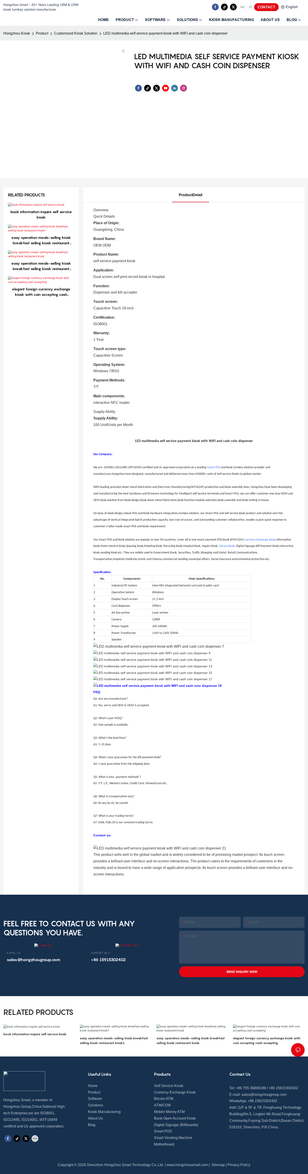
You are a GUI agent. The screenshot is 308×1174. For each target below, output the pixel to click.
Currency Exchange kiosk (259, 539)
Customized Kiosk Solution (75, 33)
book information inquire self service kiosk (41, 214)
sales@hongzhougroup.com (264, 1094)
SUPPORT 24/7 (100, 953)
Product (42, 33)
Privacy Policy (239, 1165)
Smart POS (213, 467)
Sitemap (218, 1165)
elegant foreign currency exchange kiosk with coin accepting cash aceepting (41, 292)
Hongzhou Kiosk (16, 33)
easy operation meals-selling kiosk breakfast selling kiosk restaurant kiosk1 (41, 240)
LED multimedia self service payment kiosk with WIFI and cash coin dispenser (165, 33)
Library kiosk (226, 546)
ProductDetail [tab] (190, 195)
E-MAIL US (13, 953)
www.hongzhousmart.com (187, 1165)
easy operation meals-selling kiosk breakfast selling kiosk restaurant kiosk (41, 266)
